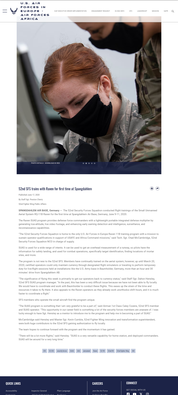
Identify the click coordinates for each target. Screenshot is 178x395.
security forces (62, 350)
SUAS (72, 350)
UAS (78, 350)
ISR (133, 350)
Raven (95, 350)
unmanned (86, 350)
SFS (44, 350)
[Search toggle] (173, 11)
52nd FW (111, 350)
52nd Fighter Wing (123, 350)
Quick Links (13, 383)
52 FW (102, 350)
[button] (4, 11)
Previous (24, 95)
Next (154, 95)
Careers (97, 383)
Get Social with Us (135, 390)
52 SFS (51, 350)
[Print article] (152, 188)
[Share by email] (157, 188)
